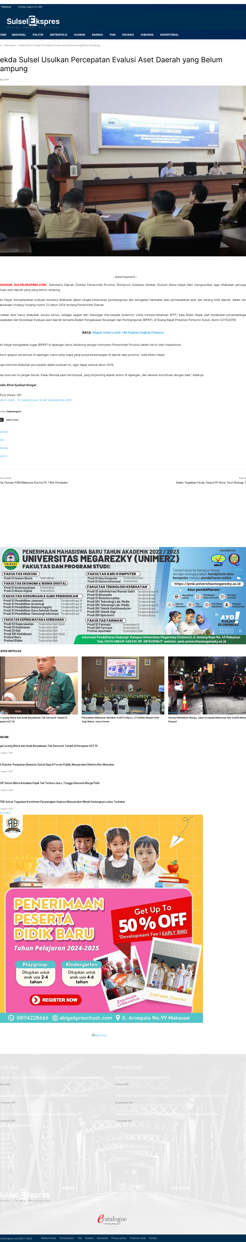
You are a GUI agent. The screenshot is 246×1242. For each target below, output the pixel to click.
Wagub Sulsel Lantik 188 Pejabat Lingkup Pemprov (128, 332)
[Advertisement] (123, 520)
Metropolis (10, 45)
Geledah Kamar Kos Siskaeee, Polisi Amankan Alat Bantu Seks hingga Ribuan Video (167, 1114)
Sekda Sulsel (12, 419)
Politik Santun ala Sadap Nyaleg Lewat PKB (142, 1077)
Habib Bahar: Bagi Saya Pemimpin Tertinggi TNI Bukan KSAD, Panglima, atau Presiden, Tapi (171, 1095)
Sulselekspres (14, 411)
